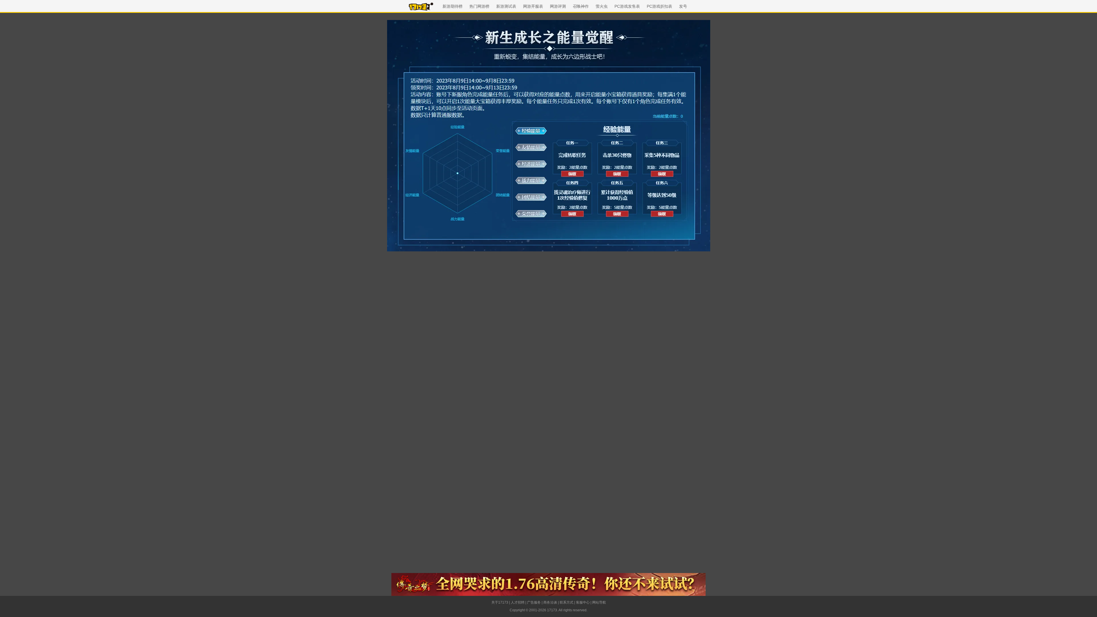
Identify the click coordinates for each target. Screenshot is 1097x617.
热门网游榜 (479, 6)
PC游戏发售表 (627, 6)
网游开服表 (533, 6)
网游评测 (558, 6)
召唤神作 (581, 6)
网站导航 (599, 602)
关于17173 (499, 602)
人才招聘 (518, 602)
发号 (683, 6)
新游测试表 (506, 6)
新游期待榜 (453, 6)
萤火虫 (602, 6)
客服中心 (583, 602)
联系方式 (566, 602)
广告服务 (534, 602)
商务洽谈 (550, 602)
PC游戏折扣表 (659, 6)
